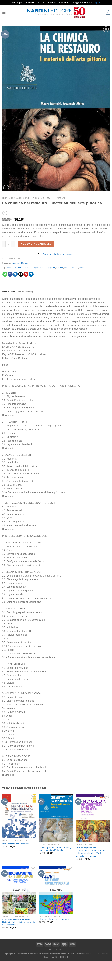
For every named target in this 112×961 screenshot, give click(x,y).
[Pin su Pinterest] (25, 274)
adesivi (9, 267)
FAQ (61, 949)
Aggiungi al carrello (36, 244)
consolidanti (27, 267)
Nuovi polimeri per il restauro (15, 844)
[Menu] (4, 12)
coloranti (17, 267)
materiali (43, 267)
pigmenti (51, 267)
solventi (67, 267)
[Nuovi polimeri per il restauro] (19, 816)
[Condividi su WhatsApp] (4, 274)
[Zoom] (6, 188)
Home (5, 198)
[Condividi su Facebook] (10, 274)
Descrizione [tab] (9, 292)
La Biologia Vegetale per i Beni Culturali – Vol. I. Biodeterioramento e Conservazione (18, 922)
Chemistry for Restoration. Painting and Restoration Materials (55, 848)
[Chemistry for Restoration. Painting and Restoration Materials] (56, 818)
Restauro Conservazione (25, 198)
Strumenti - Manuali (54, 198)
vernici (82, 267)
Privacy (53, 949)
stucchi (75, 267)
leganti (36, 267)
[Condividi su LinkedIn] (31, 274)
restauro (59, 267)
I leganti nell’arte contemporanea (54, 919)
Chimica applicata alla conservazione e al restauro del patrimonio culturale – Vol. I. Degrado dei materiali (90, 851)
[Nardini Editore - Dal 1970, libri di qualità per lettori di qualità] (56, 12)
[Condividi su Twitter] (15, 274)
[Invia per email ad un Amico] (20, 274)
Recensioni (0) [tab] (25, 292)
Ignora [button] (98, 2)
